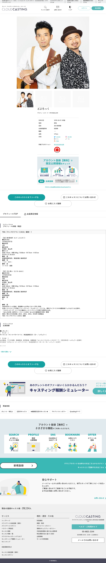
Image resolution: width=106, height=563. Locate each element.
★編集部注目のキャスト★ (39, 411)
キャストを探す (45, 10)
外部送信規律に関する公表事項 (47, 531)
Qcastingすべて (75, 411)
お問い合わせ (57, 10)
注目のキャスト (22, 411)
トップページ (6, 520)
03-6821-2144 (88, 532)
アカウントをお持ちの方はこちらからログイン (58, 187)
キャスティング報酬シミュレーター (13, 539)
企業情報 (40, 536)
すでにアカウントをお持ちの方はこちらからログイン (84, 464)
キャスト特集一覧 (7, 534)
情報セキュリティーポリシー (46, 528)
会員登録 (98, 8)
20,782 (70, 137)
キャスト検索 (6, 531)
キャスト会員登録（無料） (10, 552)
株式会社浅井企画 (59, 144)
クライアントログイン (9, 526)
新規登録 (19, 465)
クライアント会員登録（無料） (12, 523)
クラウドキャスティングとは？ (12, 536)
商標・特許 (40, 523)
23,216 (58, 137)
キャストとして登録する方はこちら (91, 467)
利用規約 (40, 520)
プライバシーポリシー (44, 526)
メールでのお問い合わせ (88, 540)
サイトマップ (6, 542)
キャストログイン (7, 555)
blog (57, 141)
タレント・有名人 (7, 411)
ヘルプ (70, 10)
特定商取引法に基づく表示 (45, 534)
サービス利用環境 (42, 539)
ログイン (84, 8)
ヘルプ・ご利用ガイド (88, 527)
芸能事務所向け (7, 547)
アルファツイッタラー (59, 411)
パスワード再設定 (7, 528)
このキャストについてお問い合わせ (81, 197)
